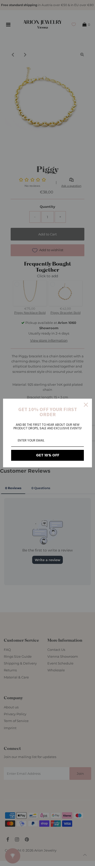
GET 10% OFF (47, 455)
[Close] (86, 405)
